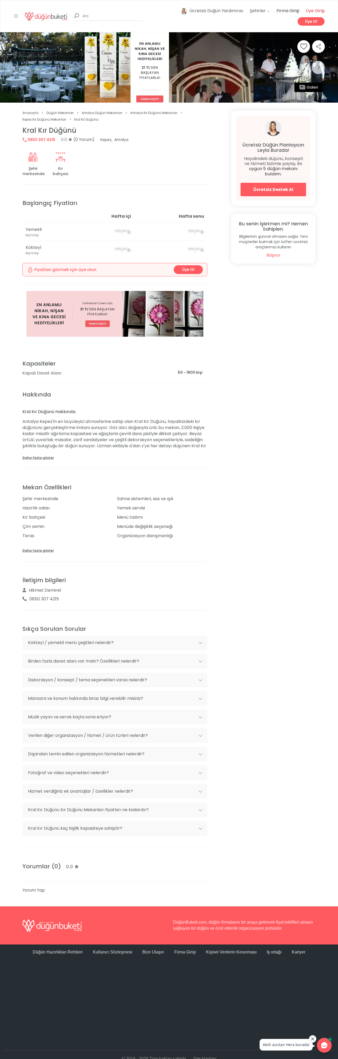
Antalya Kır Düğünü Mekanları (153, 113)
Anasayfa (30, 113)
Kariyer (298, 952)
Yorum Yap (33, 890)
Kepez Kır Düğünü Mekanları (44, 119)
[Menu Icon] (16, 16)
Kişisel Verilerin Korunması (231, 952)
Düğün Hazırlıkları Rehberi (58, 952)
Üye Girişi (315, 11)
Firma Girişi (287, 11)
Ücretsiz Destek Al (273, 189)
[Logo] (46, 16)
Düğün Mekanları (60, 113)
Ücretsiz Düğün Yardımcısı (216, 11)
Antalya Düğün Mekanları (102, 113)
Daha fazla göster (38, 457)
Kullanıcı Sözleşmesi (112, 952)
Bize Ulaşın (153, 952)
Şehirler (258, 11)
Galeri (312, 87)
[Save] (303, 46)
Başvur (273, 255)
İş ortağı (274, 952)
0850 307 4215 (41, 139)
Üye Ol (311, 21)
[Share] (318, 46)
